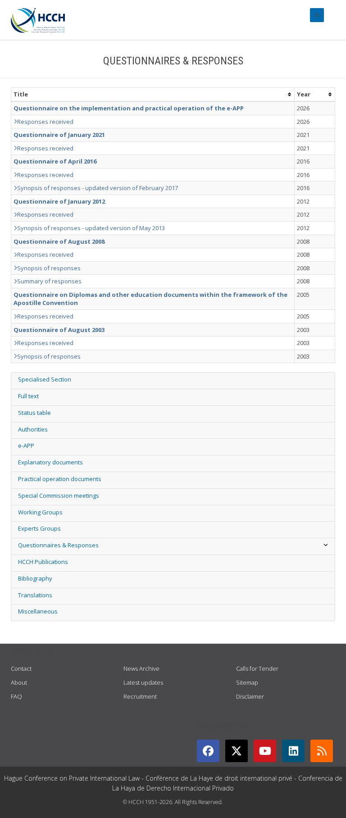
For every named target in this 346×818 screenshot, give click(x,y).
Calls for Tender (257, 668)
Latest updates (143, 682)
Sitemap (247, 682)
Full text (28, 396)
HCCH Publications (43, 562)
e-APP (26, 445)
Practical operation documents (59, 479)
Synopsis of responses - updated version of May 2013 (91, 228)
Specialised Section (44, 379)
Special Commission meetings (58, 495)
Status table (34, 413)
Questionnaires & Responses (58, 545)
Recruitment (140, 696)
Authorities (33, 429)
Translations (35, 595)
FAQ (16, 696)
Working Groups (40, 512)
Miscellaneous (38, 611)
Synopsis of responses (49, 268)
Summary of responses (49, 281)
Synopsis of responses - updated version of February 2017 (97, 188)
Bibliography (35, 578)
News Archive (141, 668)
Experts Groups (39, 528)
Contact (21, 668)
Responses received (45, 122)
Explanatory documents (50, 462)
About (19, 682)
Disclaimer (250, 696)
